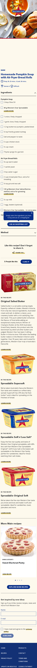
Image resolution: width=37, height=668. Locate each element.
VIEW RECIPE (7, 574)
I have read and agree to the (18, 630)
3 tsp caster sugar (11, 172)
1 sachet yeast (9, 167)
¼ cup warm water (11, 162)
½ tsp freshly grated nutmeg (15, 132)
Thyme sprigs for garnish (14, 152)
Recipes (4, 653)
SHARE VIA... (20, 253)
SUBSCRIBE (7, 636)
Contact (22, 653)
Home (3, 648)
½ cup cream (8, 147)
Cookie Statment (25, 666)
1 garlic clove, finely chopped (15, 122)
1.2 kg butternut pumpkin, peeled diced (19, 127)
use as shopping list (18, 224)
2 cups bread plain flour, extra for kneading (17, 178)
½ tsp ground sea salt (12, 183)
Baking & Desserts (7, 559)
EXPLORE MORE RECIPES (18, 587)
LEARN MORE (9, 111)
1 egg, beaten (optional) (13, 205)
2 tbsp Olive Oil (9, 102)
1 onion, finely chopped (13, 117)
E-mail (3, 619)
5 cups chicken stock (11, 142)
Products (22, 648)
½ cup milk (8, 199)
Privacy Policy (6, 658)
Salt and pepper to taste (13, 137)
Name (3, 610)
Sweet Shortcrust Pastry (13, 563)
